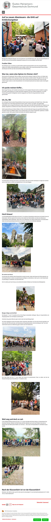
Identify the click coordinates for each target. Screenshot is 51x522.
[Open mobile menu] (3, 12)
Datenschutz (39, 502)
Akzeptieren (37, 519)
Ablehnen (45, 519)
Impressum (45, 502)
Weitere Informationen (6, 519)
